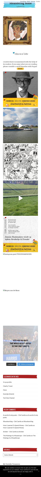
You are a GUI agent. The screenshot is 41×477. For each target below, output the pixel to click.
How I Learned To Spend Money (13, 428)
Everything (23, 1)
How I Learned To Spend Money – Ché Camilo (18, 425)
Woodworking (28, 421)
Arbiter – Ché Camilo (10, 431)
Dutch (28, 1)
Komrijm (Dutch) (8, 394)
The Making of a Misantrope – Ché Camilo (17, 435)
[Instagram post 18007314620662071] (20, 343)
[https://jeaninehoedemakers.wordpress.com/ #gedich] (20, 234)
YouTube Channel (8, 398)
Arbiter (21, 431)
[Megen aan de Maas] (20, 307)
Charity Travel (7, 386)
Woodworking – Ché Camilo (12, 421)
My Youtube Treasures (11, 464)
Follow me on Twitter (21, 53)
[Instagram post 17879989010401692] (20, 198)
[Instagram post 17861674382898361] (20, 162)
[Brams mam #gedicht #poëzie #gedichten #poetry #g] (20, 89)
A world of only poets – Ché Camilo (14, 415)
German (33, 1)
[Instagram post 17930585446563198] (20, 270)
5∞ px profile (7, 382)
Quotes (38, 1)
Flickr (5, 390)
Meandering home (20, 3)
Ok (20, 474)
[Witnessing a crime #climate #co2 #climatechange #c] (20, 125)
